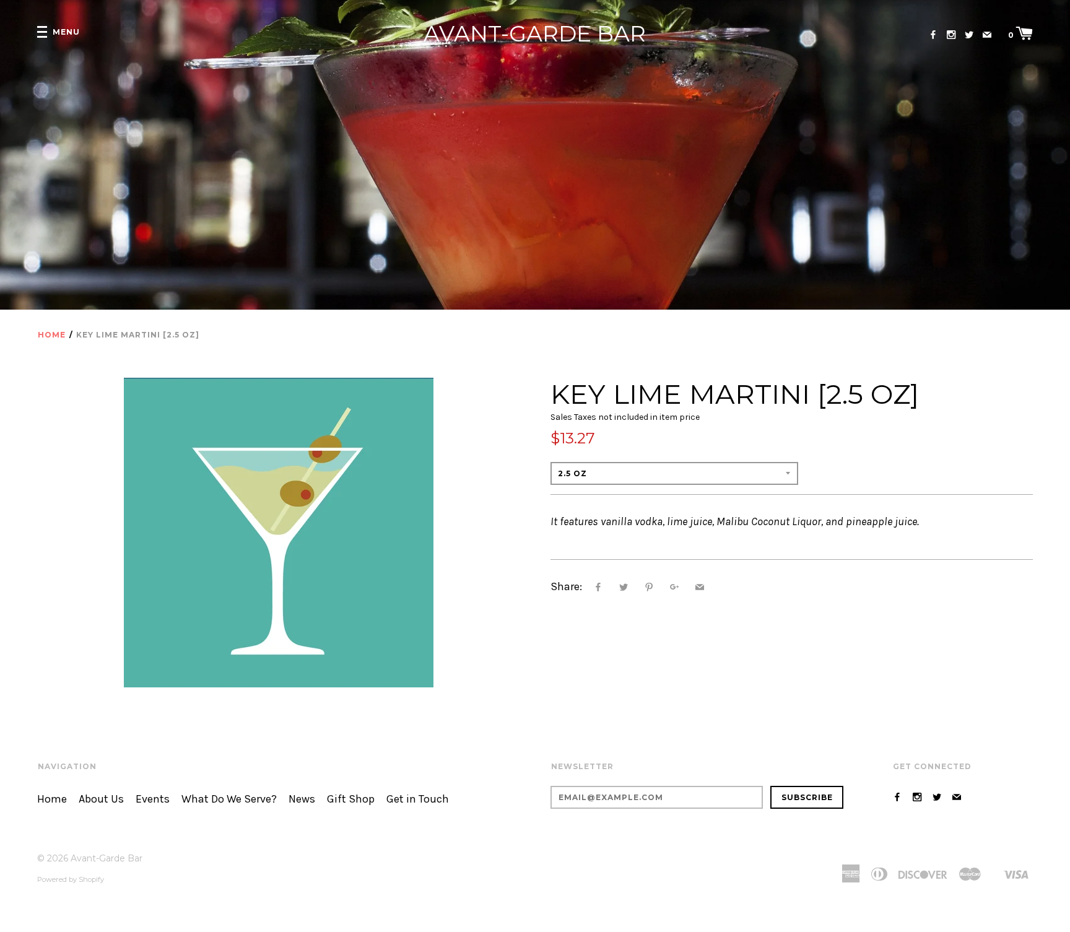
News (302, 799)
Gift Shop (351, 799)
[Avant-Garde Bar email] (987, 35)
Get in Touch (417, 799)
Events (153, 799)
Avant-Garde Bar (535, 33)
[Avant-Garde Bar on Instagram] (951, 35)
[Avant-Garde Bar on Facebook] (933, 35)
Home (52, 334)
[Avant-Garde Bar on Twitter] (969, 35)
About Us (101, 799)
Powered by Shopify (70, 879)
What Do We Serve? (229, 799)
